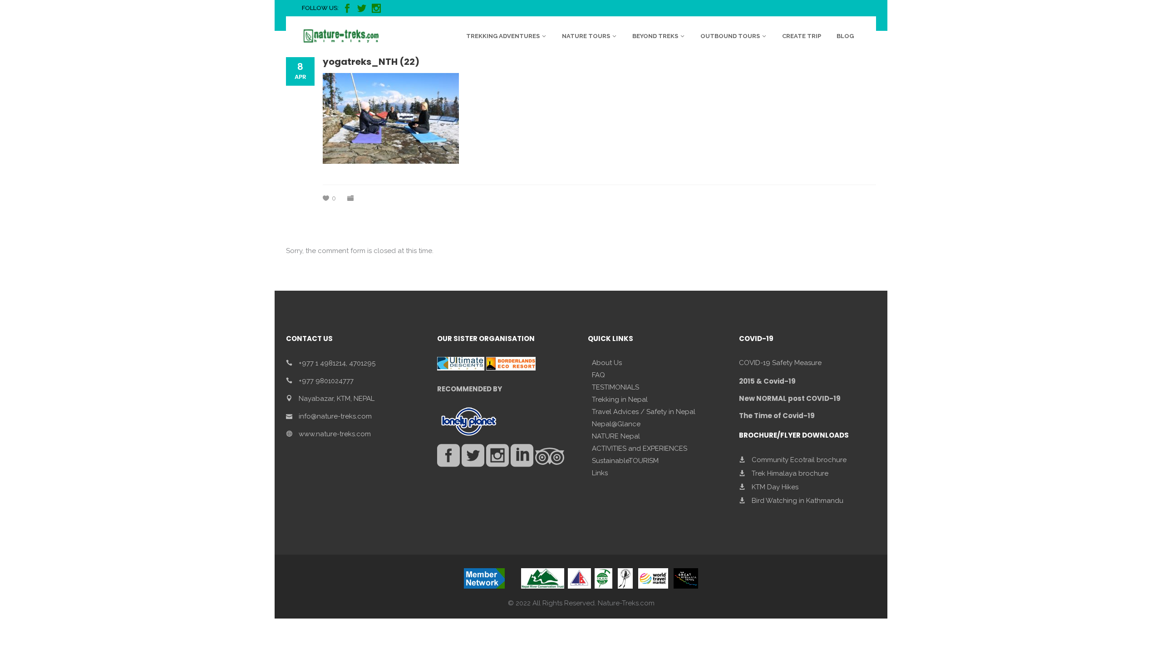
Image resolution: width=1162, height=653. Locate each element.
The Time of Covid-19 (777, 415)
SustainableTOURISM (625, 461)
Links (600, 473)
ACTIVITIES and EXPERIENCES (639, 448)
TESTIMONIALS (615, 387)
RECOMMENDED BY (469, 389)
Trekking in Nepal (620, 399)
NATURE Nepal (616, 436)
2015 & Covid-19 (767, 381)
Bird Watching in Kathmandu (797, 501)
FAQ (598, 375)
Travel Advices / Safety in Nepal (643, 412)
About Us (607, 363)
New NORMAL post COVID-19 (790, 398)
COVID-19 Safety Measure (780, 363)
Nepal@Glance (616, 424)
